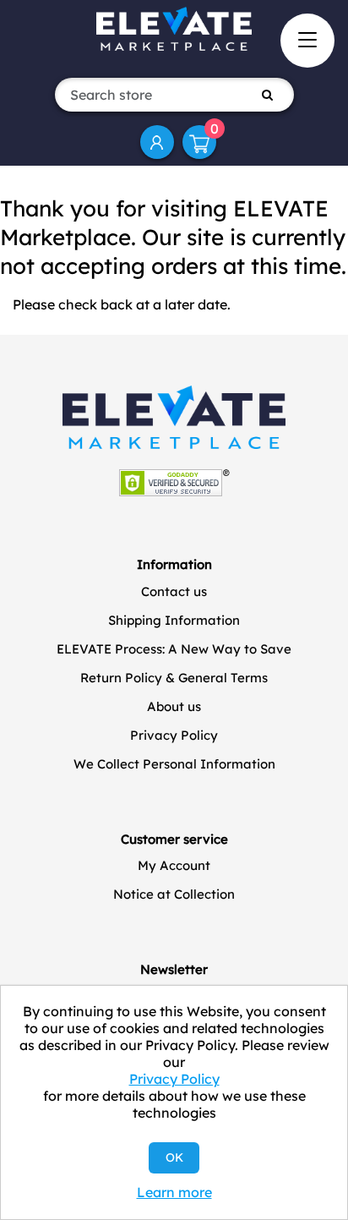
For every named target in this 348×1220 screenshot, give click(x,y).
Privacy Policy (174, 735)
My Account (157, 142)
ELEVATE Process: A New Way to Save (174, 649)
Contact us (174, 591)
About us (174, 706)
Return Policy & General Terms (174, 678)
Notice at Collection (174, 894)
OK (174, 1157)
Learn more (174, 1192)
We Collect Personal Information (174, 764)
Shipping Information (174, 620)
